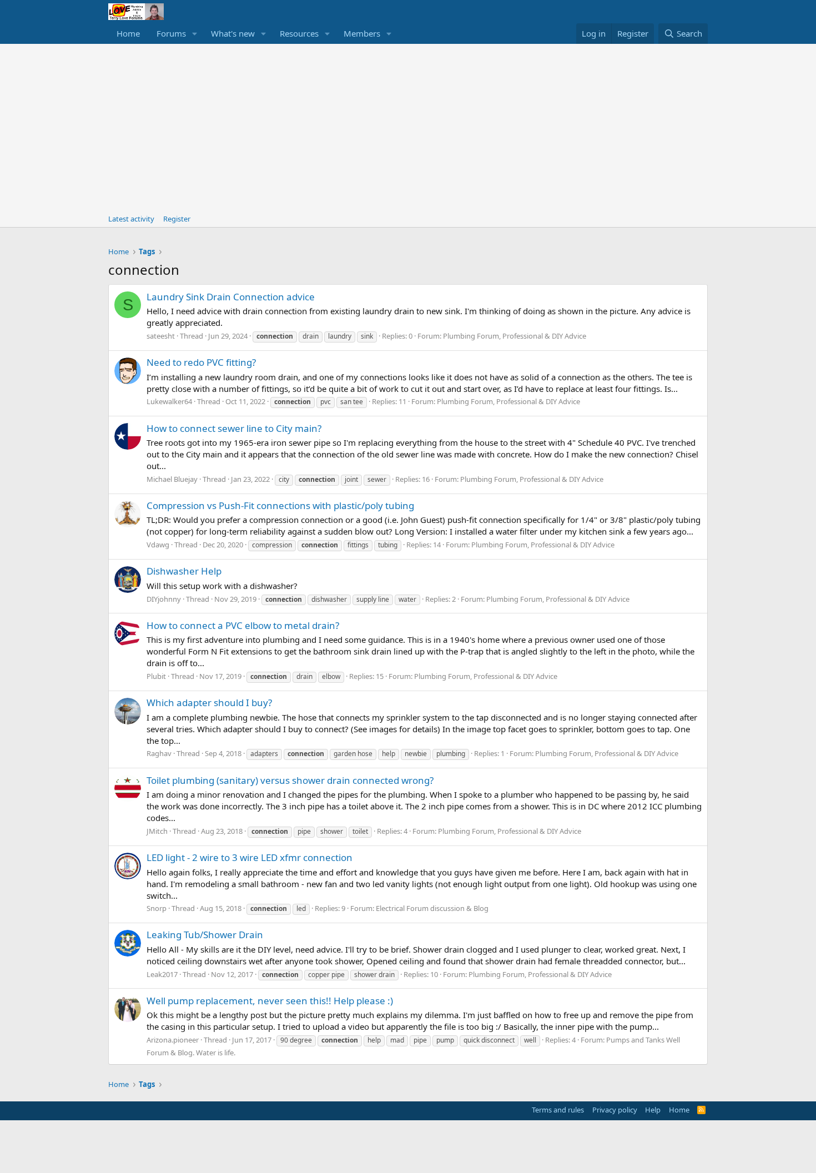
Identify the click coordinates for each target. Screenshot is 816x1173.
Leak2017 (162, 974)
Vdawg (158, 545)
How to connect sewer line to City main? (234, 428)
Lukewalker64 (169, 401)
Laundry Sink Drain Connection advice (231, 296)
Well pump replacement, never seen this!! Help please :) (270, 1000)
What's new (233, 33)
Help (653, 1110)
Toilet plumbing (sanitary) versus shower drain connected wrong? (290, 780)
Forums (171, 33)
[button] (195, 33)
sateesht (161, 336)
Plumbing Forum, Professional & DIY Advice (514, 336)
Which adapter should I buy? (209, 702)
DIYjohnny (164, 599)
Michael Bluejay (172, 479)
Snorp (157, 908)
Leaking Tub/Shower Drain (205, 934)
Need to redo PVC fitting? (201, 362)
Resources (299, 33)
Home (128, 33)
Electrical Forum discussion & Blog (432, 908)
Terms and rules (558, 1110)
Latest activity (131, 219)
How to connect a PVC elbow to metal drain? (243, 625)
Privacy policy (614, 1110)
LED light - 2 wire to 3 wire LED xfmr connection (249, 857)
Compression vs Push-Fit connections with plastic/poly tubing (280, 505)
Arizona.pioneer (173, 1040)
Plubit (156, 676)
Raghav (159, 753)
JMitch (157, 831)
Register (176, 219)
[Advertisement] (408, 127)
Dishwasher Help (184, 571)
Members (362, 33)
